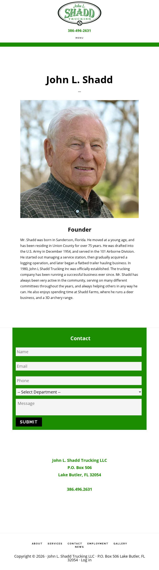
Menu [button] (80, 38)
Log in (86, 559)
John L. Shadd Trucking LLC (79, 13)
